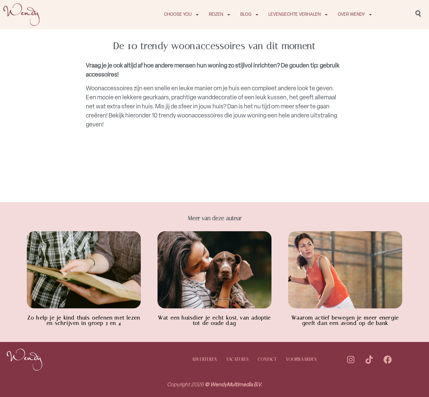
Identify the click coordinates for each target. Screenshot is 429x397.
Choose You (178, 14)
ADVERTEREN (204, 359)
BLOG (245, 14)
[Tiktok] (369, 359)
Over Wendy (351, 14)
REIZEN (216, 14)
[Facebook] (387, 359)
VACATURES (237, 359)
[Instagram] (350, 359)
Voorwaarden (301, 359)
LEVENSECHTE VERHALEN (294, 14)
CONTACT (267, 359)
